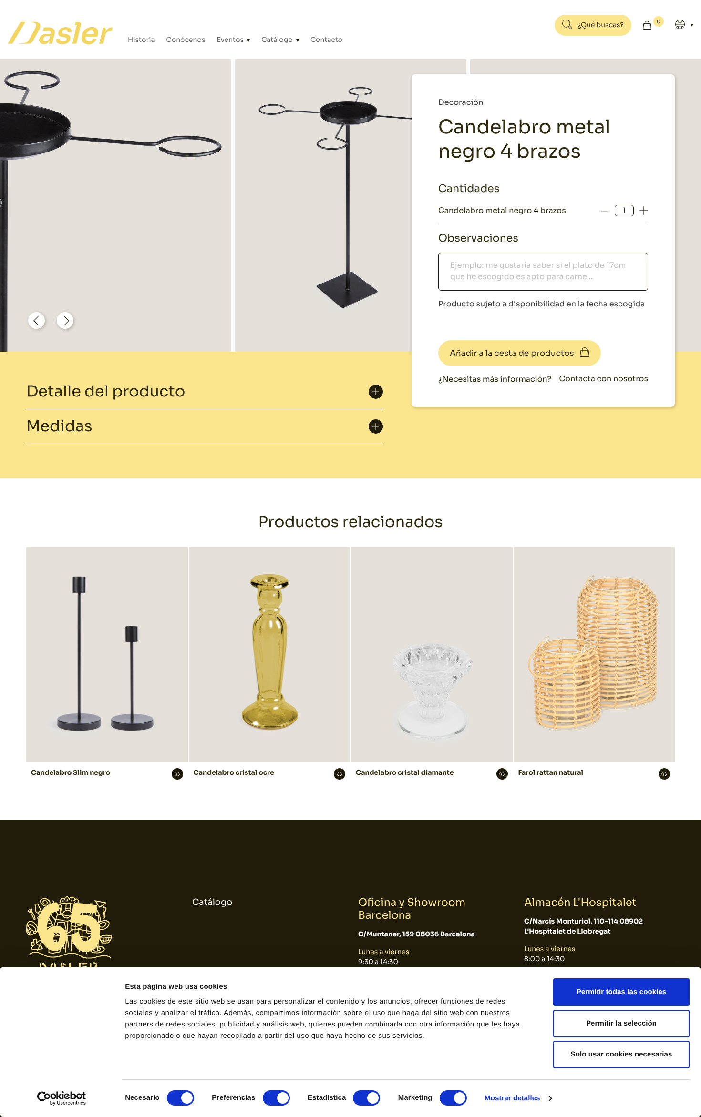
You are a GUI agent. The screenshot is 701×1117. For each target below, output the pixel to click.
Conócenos (186, 40)
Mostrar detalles (512, 1098)
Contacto (326, 40)
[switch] (276, 1098)
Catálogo (277, 40)
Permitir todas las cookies (622, 992)
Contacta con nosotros (603, 379)
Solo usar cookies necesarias (621, 1054)
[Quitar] (604, 210)
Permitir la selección (621, 1023)
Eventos (231, 40)
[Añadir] (643, 210)
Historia (141, 40)
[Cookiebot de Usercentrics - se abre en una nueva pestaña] (61, 1098)
